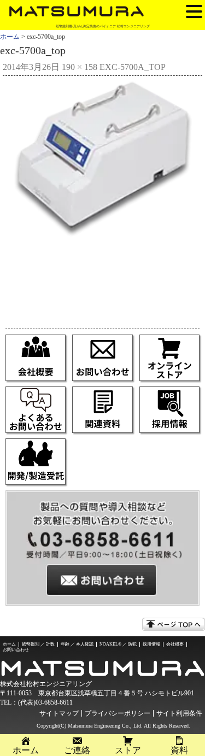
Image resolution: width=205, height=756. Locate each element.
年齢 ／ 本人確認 (77, 644)
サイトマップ (59, 713)
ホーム (10, 36)
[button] (194, 11)
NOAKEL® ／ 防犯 (118, 644)
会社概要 (175, 644)
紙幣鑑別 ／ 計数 (38, 644)
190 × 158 (79, 67)
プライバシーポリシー (117, 713)
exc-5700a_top (132, 67)
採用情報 (151, 644)
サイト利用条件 (179, 713)
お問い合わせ (16, 649)
